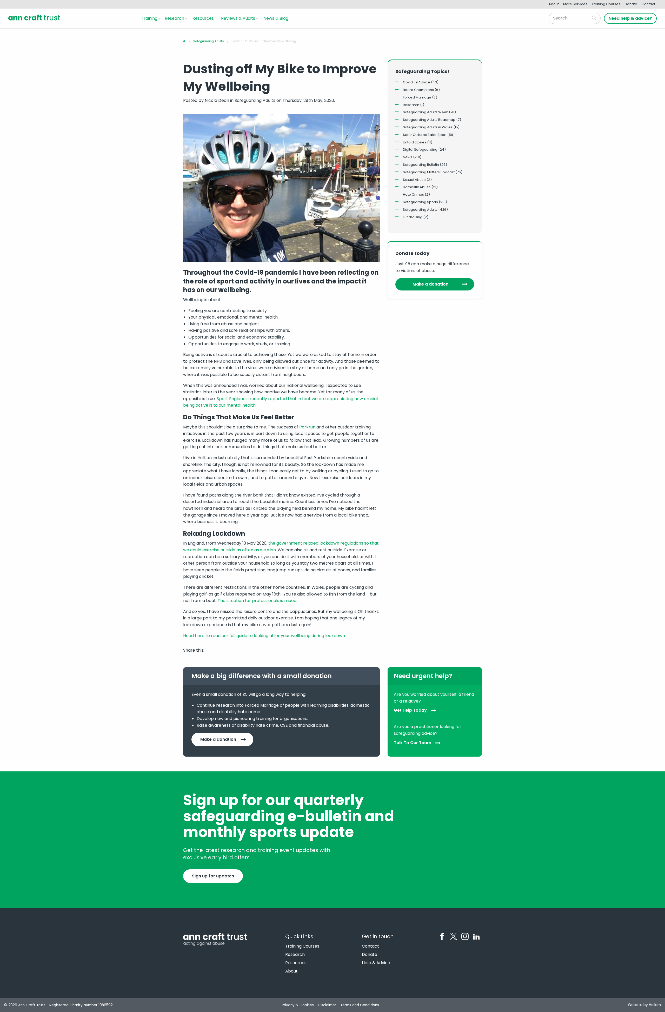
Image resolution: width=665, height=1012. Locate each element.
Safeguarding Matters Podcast (429, 172)
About (554, 4)
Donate (631, 4)
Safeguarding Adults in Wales (428, 127)
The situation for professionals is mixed (257, 601)
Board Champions (418, 89)
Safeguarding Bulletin (421, 164)
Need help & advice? (630, 18)
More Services (575, 4)
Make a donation (430, 284)
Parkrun (307, 427)
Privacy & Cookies (298, 1005)
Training (149, 18)
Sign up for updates (213, 876)
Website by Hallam (644, 1004)
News (407, 157)
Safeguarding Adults (420, 209)
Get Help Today (410, 710)
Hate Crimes (413, 194)
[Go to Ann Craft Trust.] (184, 41)
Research (174, 18)
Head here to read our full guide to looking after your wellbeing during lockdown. (264, 636)
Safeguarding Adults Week (425, 112)
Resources (203, 18)
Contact (648, 4)
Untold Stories (414, 142)
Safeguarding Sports (420, 202)
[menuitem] (150, 18)
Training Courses (606, 4)
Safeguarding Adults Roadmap (429, 119)
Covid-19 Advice (416, 82)
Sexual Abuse (414, 179)
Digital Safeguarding (420, 149)
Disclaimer (327, 1005)
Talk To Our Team (412, 743)
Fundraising (412, 217)
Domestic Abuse (417, 186)
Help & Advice (376, 963)
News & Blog (275, 18)
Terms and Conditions (359, 1005)
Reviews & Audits (238, 18)
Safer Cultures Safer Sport (425, 134)
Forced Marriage (417, 97)
